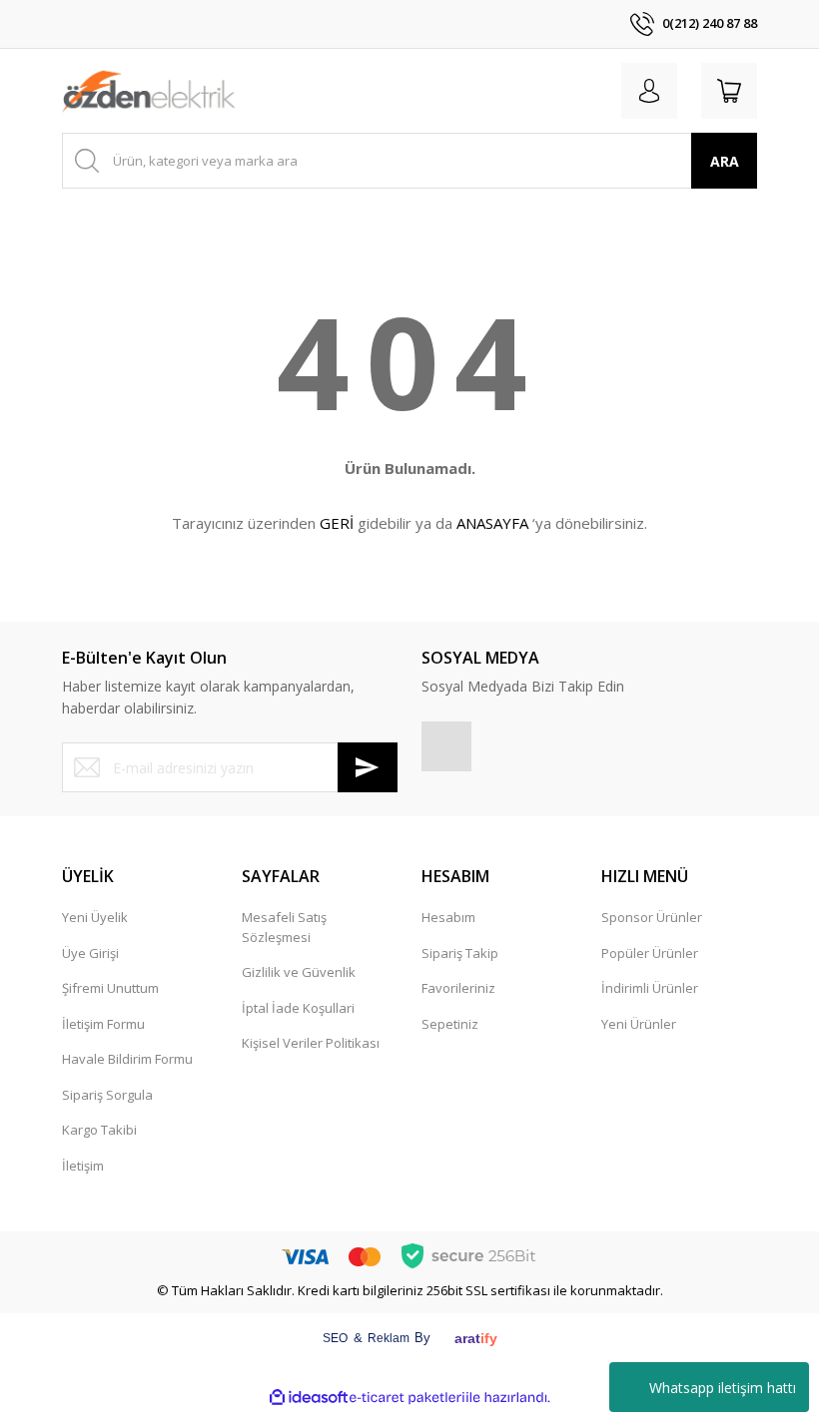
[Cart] (729, 91)
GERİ (337, 523)
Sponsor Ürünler (651, 917)
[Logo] (149, 91)
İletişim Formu (103, 1024)
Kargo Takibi (99, 1130)
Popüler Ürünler (649, 953)
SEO (335, 1338)
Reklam (389, 1338)
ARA (724, 161)
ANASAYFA (492, 523)
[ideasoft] (309, 1398)
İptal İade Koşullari (298, 1008)
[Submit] (368, 767)
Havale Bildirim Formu (127, 1059)
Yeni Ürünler (638, 1024)
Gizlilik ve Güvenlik (299, 972)
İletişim (83, 1166)
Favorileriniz (458, 988)
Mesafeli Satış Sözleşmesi (284, 927)
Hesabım (448, 917)
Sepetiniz (449, 1024)
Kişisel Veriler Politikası (311, 1043)
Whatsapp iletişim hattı (722, 1387)
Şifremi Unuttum (110, 988)
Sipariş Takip (459, 953)
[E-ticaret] (407, 1398)
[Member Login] (649, 91)
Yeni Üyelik (95, 917)
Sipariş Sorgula (107, 1095)
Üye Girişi (90, 953)
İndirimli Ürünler (649, 988)
